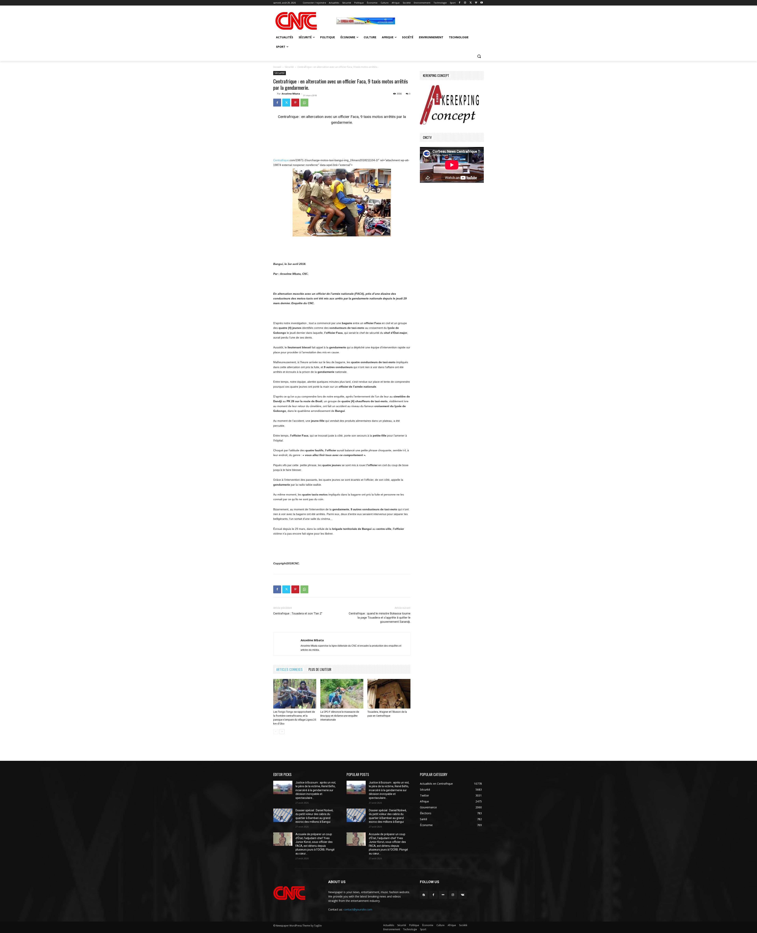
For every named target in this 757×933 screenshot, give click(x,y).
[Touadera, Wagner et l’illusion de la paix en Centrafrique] (388, 694)
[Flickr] (443, 895)
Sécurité (289, 67)
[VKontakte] (462, 895)
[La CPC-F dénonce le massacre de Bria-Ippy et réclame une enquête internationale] (341, 694)
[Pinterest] (295, 103)
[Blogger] (424, 895)
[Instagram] (465, 3)
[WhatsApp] (304, 103)
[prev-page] (275, 731)
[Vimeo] (476, 3)
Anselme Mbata (291, 93)
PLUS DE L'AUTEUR (320, 669)
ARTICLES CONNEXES (289, 669)
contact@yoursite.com (357, 909)
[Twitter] (470, 3)
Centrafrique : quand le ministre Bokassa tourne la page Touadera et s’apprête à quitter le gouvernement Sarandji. (379, 618)
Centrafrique (281, 160)
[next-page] (282, 731)
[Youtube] (481, 3)
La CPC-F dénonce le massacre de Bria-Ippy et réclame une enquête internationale (339, 715)
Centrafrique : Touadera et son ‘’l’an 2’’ (297, 613)
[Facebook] (459, 3)
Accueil (277, 67)
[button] (479, 56)
